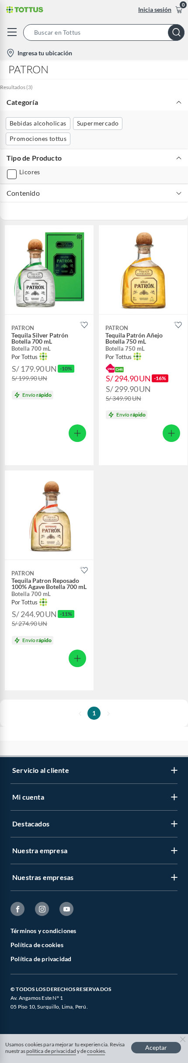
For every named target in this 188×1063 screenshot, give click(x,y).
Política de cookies (36, 944)
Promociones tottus (38, 138)
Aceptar (156, 1047)
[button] (105, 32)
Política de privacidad (40, 958)
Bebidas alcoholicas (38, 123)
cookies (96, 1051)
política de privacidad (51, 1051)
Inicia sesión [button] (154, 9)
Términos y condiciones (43, 930)
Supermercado (98, 123)
